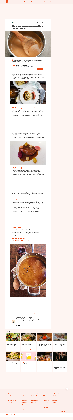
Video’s (65, 391)
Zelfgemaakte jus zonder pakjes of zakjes (21, 240)
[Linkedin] (19, 325)
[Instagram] (18, 325)
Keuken (45, 1)
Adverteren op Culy (11, 404)
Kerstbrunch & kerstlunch (56, 397)
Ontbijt (23, 395)
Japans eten (45, 404)
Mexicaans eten (46, 393)
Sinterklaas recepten (56, 393)
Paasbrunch (54, 402)
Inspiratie (52, 1)
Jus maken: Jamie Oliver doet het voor (21, 241)
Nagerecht (24, 405)
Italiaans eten (45, 398)
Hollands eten (45, 407)
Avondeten (24, 398)
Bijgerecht (24, 404)
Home (6, 4)
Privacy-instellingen (63, 411)
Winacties (10, 402)
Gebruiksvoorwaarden (12, 405)
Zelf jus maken (17, 59)
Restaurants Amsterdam (35, 393)
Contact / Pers (11, 393)
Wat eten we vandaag (36, 1)
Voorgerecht (24, 400)
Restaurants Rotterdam (35, 397)
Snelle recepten (25, 409)
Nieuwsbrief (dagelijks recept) (13, 398)
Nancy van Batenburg (17, 21)
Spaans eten (45, 402)
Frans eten (45, 405)
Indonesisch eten (46, 400)
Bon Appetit (29, 210)
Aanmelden (40, 68)
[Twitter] (16, 325)
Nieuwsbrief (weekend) (12, 400)
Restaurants (60, 1)
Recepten (26, 1)
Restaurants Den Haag (35, 398)
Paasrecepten (54, 400)
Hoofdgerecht (24, 402)
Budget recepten (25, 407)
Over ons (9, 395)
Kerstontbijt (54, 398)
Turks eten (45, 397)
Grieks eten (45, 395)
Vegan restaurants (34, 402)
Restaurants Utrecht (34, 395)
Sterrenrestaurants (34, 400)
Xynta (66, 415)
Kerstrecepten (24, 393)
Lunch (23, 397)
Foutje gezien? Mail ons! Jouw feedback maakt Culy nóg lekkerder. (26, 313)
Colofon (9, 397)
